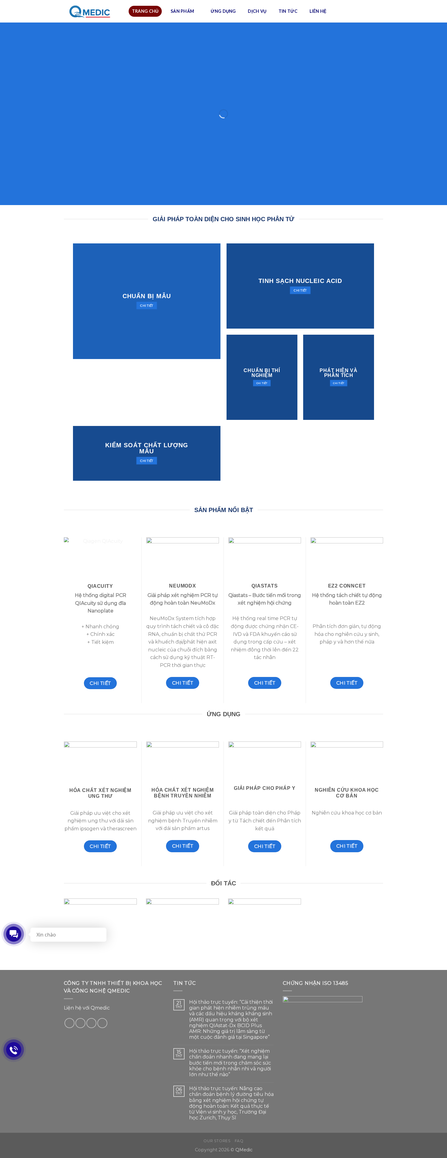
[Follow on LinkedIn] (102, 1023)
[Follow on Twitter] (80, 1023)
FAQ (239, 1141)
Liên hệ (318, 11)
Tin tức (288, 11)
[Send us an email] (91, 1023)
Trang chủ (145, 11)
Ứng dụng (223, 11)
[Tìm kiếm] (377, 11)
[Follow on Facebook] (69, 1023)
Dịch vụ (257, 11)
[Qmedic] (92, 11)
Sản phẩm (182, 11)
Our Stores (216, 1141)
